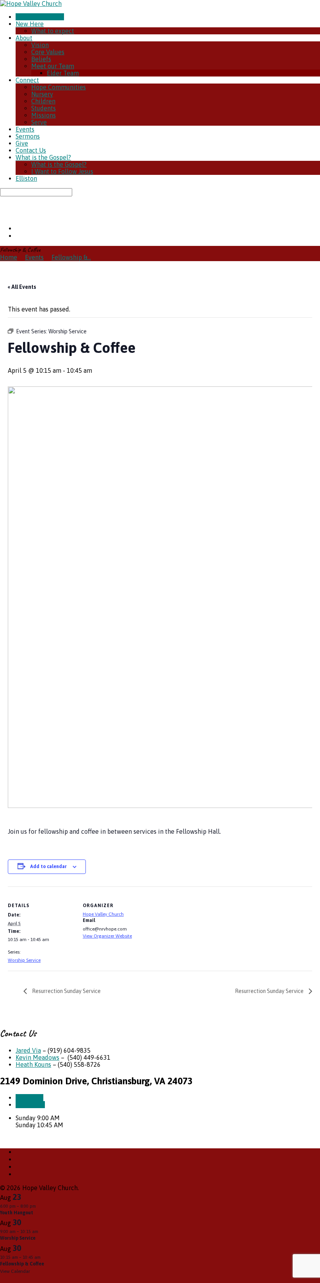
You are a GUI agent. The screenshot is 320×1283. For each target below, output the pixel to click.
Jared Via (28, 1050)
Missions (43, 115)
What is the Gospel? (43, 157)
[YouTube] (18, 1166)
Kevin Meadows (37, 1057)
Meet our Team (52, 65)
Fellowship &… (71, 257)
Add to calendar (48, 866)
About (24, 37)
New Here (30, 23)
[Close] (2, 1279)
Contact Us (31, 150)
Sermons (28, 136)
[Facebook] (18, 235)
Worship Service (24, 960)
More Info (29, 1097)
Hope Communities (58, 87)
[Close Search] (2, 207)
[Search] (2, 199)
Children (43, 101)
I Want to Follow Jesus (62, 171)
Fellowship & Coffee (22, 1264)
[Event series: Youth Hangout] (40, 1206)
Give (22, 143)
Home (8, 257)
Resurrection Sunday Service (66, 991)
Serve (39, 122)
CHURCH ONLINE (40, 16)
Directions (30, 1104)
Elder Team (63, 73)
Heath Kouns (33, 1064)
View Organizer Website (107, 936)
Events (25, 129)
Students (43, 108)
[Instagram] (18, 1174)
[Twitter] (18, 228)
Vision (40, 44)
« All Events (22, 287)
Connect (27, 80)
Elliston (26, 178)
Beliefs (41, 58)
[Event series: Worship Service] (42, 1231)
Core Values (47, 51)
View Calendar (15, 1271)
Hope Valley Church (103, 914)
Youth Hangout (16, 1212)
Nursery (42, 94)
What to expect (52, 30)
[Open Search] (2, 214)
